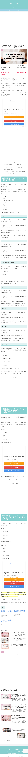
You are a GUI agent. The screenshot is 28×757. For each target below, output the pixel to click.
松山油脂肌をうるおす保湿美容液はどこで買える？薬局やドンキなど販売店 (19, 611)
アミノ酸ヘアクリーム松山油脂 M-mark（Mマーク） (14, 110)
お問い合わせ (21, 751)
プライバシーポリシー (7, 751)
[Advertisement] (14, 28)
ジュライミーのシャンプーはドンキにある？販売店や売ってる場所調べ (6, 620)
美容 (3, 651)
